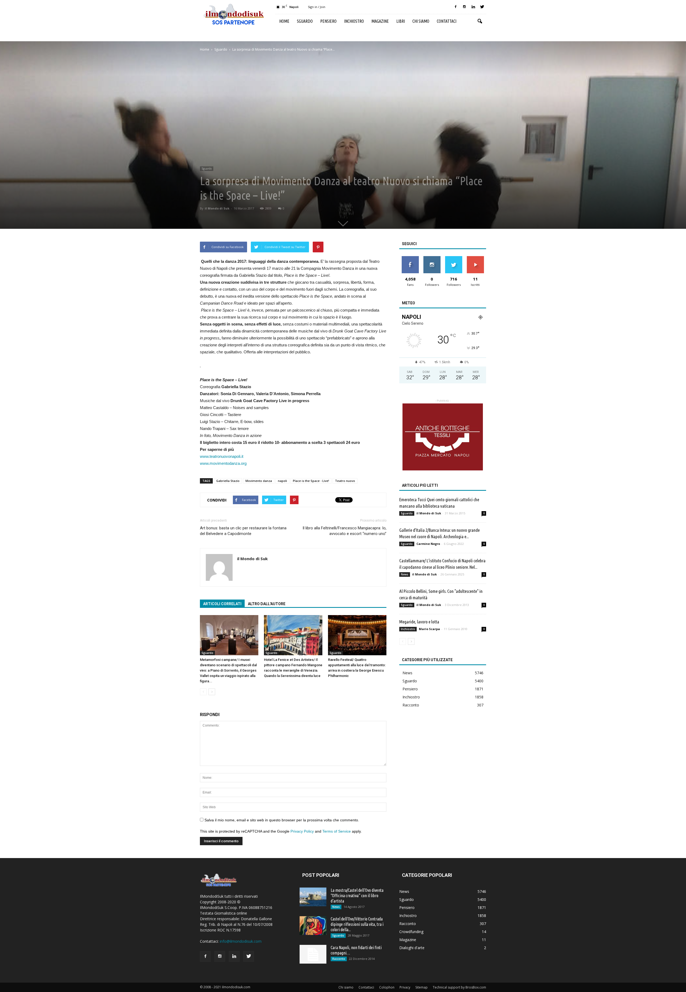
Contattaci (446, 21)
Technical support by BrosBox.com (459, 987)
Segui (432, 258)
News (404, 574)
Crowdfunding (411, 931)
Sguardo (305, 21)
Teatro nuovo (345, 481)
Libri (400, 21)
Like (410, 258)
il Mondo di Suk (217, 208)
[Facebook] (456, 7)
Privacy (405, 987)
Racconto (410, 704)
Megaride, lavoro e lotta (419, 621)
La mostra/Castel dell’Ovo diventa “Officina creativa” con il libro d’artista (357, 895)
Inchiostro (354, 21)
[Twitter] (482, 7)
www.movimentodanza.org (223, 463)
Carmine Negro (428, 544)
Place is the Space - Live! (311, 481)
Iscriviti (475, 258)
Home (284, 21)
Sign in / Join (316, 7)
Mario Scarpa (429, 629)
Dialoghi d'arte (411, 947)
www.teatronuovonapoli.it (221, 456)
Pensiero (328, 21)
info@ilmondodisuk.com (241, 941)
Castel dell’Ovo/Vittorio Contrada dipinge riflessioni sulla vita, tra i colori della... (357, 924)
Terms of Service (336, 831)
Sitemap (421, 987)
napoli (282, 481)
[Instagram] (464, 7)
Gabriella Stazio (228, 481)
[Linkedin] (473, 7)
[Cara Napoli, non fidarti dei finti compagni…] (313, 954)
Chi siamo (420, 21)
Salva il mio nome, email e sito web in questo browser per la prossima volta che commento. (281, 820)
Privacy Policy (302, 831)
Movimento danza (258, 481)
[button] (479, 21)
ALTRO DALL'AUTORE (266, 604)
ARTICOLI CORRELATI (222, 604)
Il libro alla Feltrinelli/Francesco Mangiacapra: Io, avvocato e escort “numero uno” (344, 531)
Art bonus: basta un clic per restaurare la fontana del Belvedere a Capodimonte (243, 531)
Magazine (380, 21)
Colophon (386, 987)
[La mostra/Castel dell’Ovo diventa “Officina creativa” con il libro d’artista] (313, 897)
